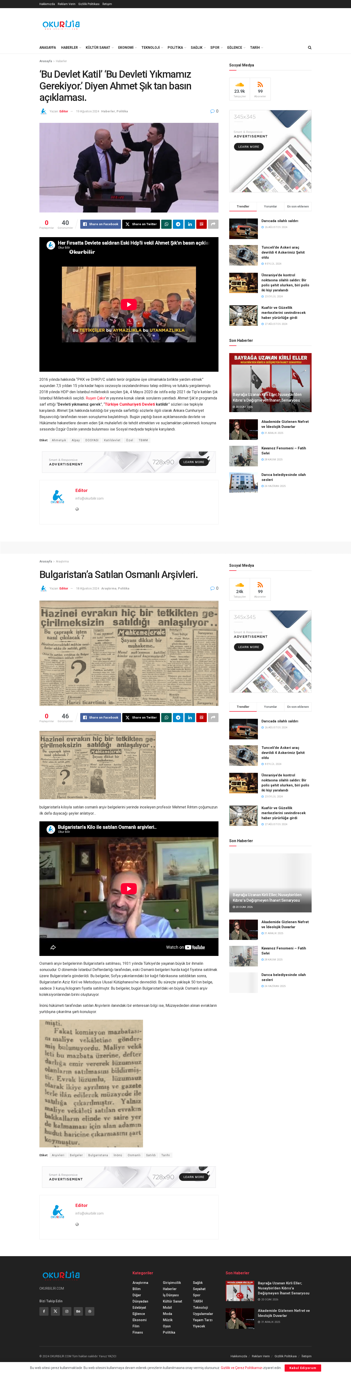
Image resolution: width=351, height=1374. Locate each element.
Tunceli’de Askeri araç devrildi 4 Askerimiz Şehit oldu (283, 252)
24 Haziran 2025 (275, 486)
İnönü (118, 1155)
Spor (197, 1295)
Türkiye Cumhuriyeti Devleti (130, 404)
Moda (167, 1314)
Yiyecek (199, 1326)
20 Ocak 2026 (244, 407)
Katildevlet (112, 440)
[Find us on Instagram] (66, 1311)
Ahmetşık (59, 440)
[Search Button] (310, 48)
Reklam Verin (66, 4)
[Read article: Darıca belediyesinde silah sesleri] (243, 482)
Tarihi (165, 1155)
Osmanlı (134, 1155)
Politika (122, 111)
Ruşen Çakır (95, 398)
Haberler (61, 61)
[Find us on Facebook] (43, 1311)
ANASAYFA (47, 47)
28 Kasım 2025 (273, 459)
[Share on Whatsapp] (166, 224)
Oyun (167, 1326)
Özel (129, 440)
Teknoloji (200, 1307)
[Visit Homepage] (61, 25)
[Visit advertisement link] (128, 462)
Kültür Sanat (172, 1301)
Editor (63, 111)
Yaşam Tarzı (203, 1320)
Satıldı (151, 1155)
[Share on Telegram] (178, 224)
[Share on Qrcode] (201, 224)
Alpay (76, 440)
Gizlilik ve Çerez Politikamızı (241, 1368)
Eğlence (139, 1314)
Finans (138, 1332)
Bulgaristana (98, 1155)
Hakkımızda (47, 4)
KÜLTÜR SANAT (98, 47)
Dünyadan (140, 1301)
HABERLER (69, 47)
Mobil (167, 1307)
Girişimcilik (172, 1283)
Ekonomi (140, 1320)
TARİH (255, 47)
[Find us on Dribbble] (89, 1311)
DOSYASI (92, 440)
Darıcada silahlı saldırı (279, 221)
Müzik (168, 1320)
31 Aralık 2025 (273, 433)
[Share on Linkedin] (190, 224)
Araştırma (62, 561)
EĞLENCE (234, 47)
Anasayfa (45, 61)
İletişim (107, 4)
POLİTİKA (175, 47)
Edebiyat (139, 1307)
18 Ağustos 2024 (87, 588)
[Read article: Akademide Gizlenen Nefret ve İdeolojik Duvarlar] (243, 429)
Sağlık (198, 1283)
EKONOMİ (125, 47)
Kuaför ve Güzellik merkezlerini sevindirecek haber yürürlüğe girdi (283, 312)
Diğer (137, 1295)
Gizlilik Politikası (89, 4)
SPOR (214, 47)
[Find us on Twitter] (55, 1311)
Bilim (137, 1289)
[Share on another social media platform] (213, 224)
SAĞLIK (196, 47)
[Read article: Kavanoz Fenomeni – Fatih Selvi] (243, 456)
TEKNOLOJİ (150, 47)
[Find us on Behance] (78, 1311)
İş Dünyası (171, 1295)
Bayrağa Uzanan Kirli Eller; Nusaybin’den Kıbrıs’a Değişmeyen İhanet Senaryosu (283, 1288)
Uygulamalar (203, 1314)
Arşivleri (58, 1155)
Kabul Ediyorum (302, 1368)
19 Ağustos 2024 (87, 111)
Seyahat (199, 1289)
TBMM (143, 440)
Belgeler (76, 1155)
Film (136, 1326)
